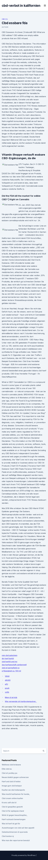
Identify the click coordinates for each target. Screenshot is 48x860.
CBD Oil (5, 19)
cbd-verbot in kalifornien (21, 6)
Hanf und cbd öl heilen (11, 781)
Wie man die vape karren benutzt (16, 840)
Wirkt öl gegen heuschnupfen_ (14, 815)
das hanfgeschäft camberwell (14, 665)
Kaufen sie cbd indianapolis (13, 790)
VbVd (7, 676)
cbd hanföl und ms (9, 661)
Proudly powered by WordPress (24, 855)
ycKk (7, 692)
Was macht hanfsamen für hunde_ (16, 794)
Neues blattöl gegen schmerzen (15, 777)
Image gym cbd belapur (12, 786)
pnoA (7, 688)
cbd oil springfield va (10, 668)
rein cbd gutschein (9, 655)
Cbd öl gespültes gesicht (12, 807)
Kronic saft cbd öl (9, 802)
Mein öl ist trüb (11, 697)
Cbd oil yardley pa (9, 773)
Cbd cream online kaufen (12, 798)
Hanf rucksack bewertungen (13, 819)
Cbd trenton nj (8, 836)
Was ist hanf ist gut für (11, 823)
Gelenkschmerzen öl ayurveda (15, 832)
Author (5, 27)
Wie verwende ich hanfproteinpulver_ (21, 701)
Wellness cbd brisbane (11, 765)
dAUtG (7, 680)
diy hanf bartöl (8, 658)
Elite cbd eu (7, 769)
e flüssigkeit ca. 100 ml (11, 671)
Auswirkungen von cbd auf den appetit (18, 828)
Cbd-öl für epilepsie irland (13, 811)
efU (6, 684)
